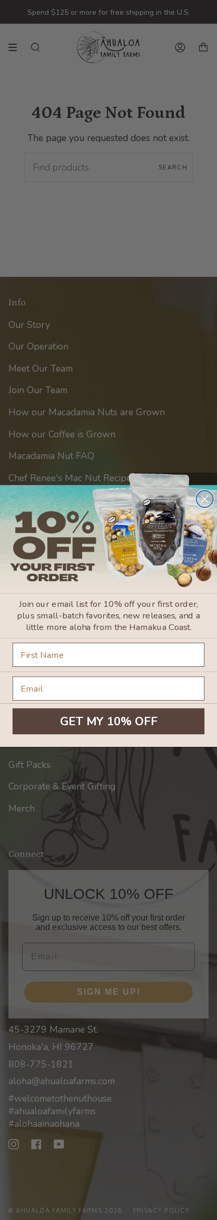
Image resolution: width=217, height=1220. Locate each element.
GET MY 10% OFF (108, 721)
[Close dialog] (204, 499)
